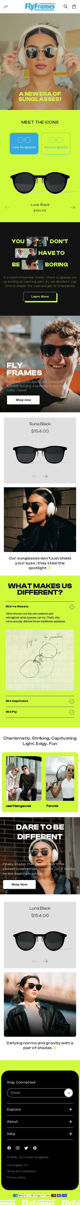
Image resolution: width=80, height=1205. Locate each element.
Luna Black (40, 204)
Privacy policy (16, 1177)
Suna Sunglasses (56, 147)
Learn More (40, 296)
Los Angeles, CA (17, 1165)
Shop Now (19, 884)
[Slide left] (7, 207)
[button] (6, 6)
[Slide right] (72, 207)
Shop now (23, 400)
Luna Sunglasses (24, 147)
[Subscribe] (68, 1093)
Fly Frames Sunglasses (33, 1157)
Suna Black (40, 423)
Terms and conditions (21, 1171)
